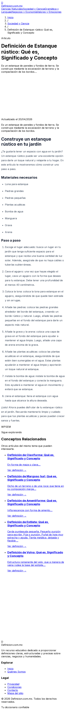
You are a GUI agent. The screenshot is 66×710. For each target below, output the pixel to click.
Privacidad (13, 684)
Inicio (10, 17)
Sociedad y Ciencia (34, 8)
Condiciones (14, 687)
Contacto (12, 690)
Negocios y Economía (24, 11)
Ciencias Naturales (12, 8)
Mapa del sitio (15, 693)
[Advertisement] (33, 95)
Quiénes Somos (16, 671)
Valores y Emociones (49, 11)
